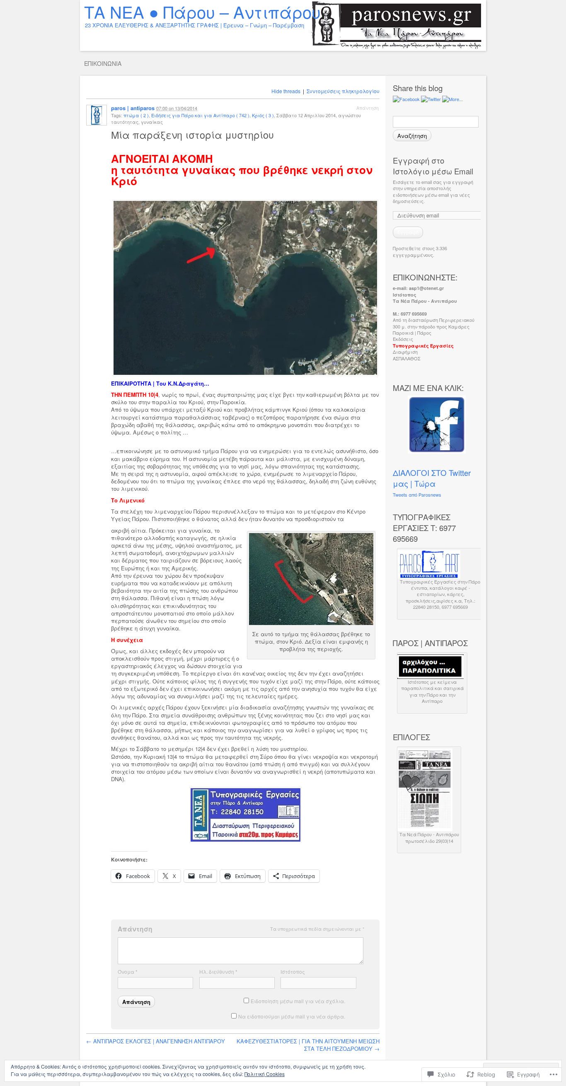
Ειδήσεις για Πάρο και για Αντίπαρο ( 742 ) (200, 115)
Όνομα (128, 971)
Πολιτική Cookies (264, 1073)
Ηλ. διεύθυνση (218, 971)
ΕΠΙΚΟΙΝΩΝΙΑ (102, 63)
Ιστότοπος (293, 971)
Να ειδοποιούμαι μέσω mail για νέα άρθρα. (291, 1016)
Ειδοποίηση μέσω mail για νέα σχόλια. (298, 1000)
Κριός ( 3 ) (263, 115)
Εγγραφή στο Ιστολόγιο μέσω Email (433, 165)
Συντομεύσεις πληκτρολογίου (343, 90)
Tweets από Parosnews (417, 494)
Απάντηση (367, 107)
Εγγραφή (407, 232)
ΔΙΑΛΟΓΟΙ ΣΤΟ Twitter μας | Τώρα (432, 478)
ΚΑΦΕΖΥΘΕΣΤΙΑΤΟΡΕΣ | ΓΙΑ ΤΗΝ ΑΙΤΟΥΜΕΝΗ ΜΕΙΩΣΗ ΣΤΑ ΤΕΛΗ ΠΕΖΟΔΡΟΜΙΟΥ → (308, 1044)
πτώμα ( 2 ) (136, 115)
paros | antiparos (133, 108)
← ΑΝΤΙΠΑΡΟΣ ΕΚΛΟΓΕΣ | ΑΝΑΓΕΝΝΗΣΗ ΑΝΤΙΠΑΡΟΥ (155, 1041)
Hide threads (285, 90)
